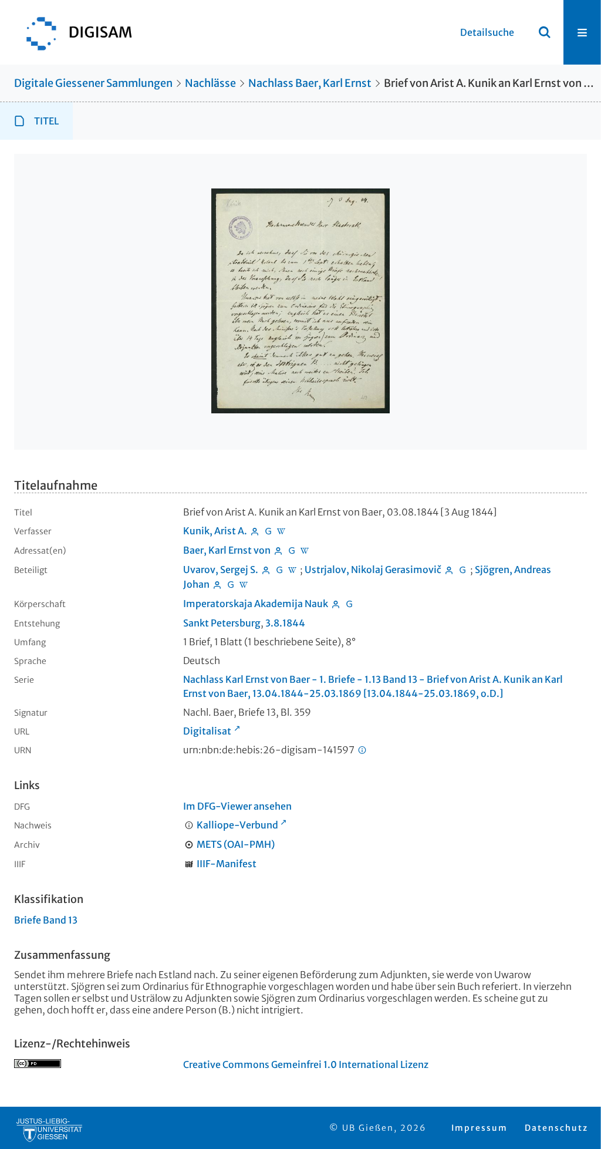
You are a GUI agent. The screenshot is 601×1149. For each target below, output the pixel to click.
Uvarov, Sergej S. (220, 569)
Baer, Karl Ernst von (227, 550)
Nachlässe (210, 83)
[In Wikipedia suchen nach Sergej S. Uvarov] (293, 569)
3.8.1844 (285, 623)
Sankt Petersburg (222, 623)
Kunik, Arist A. (215, 531)
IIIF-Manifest (226, 864)
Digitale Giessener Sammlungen (93, 83)
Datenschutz (556, 1128)
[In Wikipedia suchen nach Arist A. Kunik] (282, 531)
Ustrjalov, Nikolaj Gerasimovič (373, 569)
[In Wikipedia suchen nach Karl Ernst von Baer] (305, 550)
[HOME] (73, 32)
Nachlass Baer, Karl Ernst (310, 83)
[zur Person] (255, 531)
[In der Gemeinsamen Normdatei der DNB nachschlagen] (268, 531)
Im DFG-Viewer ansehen (237, 806)
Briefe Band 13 (45, 920)
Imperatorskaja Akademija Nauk (255, 603)
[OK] (544, 32)
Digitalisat (207, 731)
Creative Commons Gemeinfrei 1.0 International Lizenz (305, 1064)
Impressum (479, 1128)
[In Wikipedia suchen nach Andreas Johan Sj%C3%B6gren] (244, 584)
